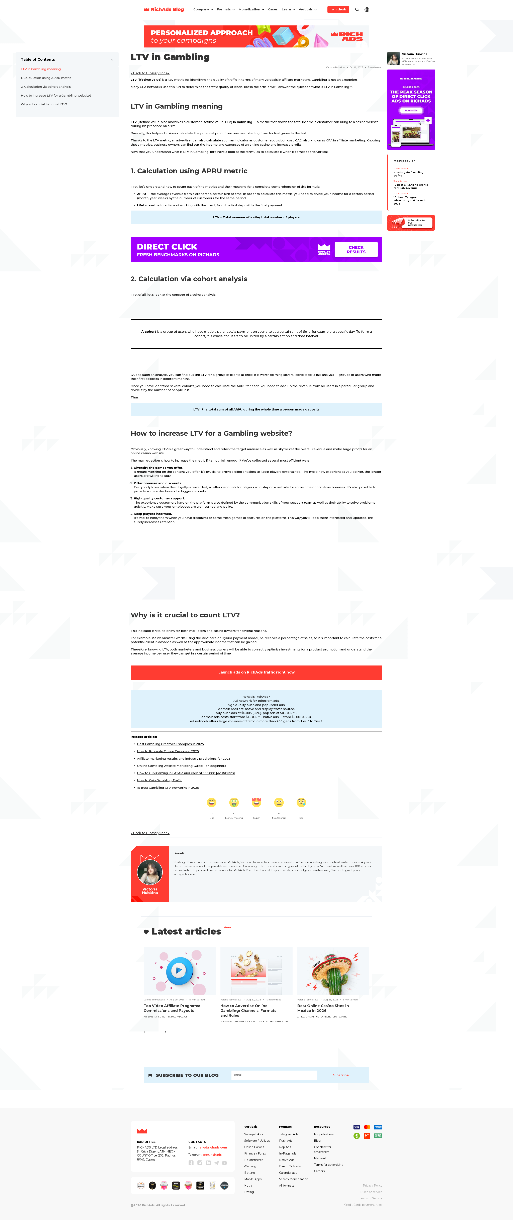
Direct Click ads (290, 1166)
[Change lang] (367, 9)
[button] (162, 1032)
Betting (249, 1173)
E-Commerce (253, 1160)
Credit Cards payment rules (363, 1205)
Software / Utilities (257, 1140)
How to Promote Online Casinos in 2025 (168, 751)
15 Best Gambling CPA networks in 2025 (168, 787)
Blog (317, 1140)
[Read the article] (180, 971)
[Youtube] (224, 1162)
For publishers (323, 1134)
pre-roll (171, 1017)
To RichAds (338, 9)
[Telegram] (216, 1162)
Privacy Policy (372, 1185)
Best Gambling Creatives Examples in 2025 (170, 744)
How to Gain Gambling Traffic (159, 780)
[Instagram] (200, 1163)
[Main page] (164, 9)
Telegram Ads (288, 1134)
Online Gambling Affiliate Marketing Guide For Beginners (181, 766)
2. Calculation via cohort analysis (46, 87)
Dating (249, 1192)
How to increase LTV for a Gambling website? (56, 95)
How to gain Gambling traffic (408, 174)
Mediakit (320, 1158)
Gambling (244, 122)
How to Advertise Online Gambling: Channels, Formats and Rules (248, 1011)
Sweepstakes (253, 1134)
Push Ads (285, 1140)
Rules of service (371, 1192)
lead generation (279, 1021)
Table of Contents (38, 59)
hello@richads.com (212, 1147)
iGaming (342, 1017)
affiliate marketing (154, 1017)
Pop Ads (285, 1147)
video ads (182, 1017)
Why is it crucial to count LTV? (44, 104)
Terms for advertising (328, 1165)
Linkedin (180, 853)
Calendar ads (288, 1173)
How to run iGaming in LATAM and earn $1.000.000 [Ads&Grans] (186, 773)
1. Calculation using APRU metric (47, 78)
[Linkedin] (208, 1162)
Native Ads (286, 1160)
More (227, 928)
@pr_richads (212, 1154)
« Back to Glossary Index (150, 73)
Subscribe (340, 1075)
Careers (319, 1171)
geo (335, 1017)
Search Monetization (293, 1179)
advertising (226, 1021)
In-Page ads (287, 1153)
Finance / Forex (255, 1153)
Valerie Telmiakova (154, 999)
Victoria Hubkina (335, 67)
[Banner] (256, 36)
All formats (286, 1185)
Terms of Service (370, 1198)
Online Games (254, 1147)
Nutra (248, 1185)
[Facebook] (191, 1163)
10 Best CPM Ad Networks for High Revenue (411, 186)
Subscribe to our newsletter (416, 223)
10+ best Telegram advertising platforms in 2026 (410, 200)
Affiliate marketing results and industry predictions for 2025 (183, 758)
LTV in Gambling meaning (41, 69)
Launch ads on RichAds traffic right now (256, 672)
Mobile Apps (253, 1179)
